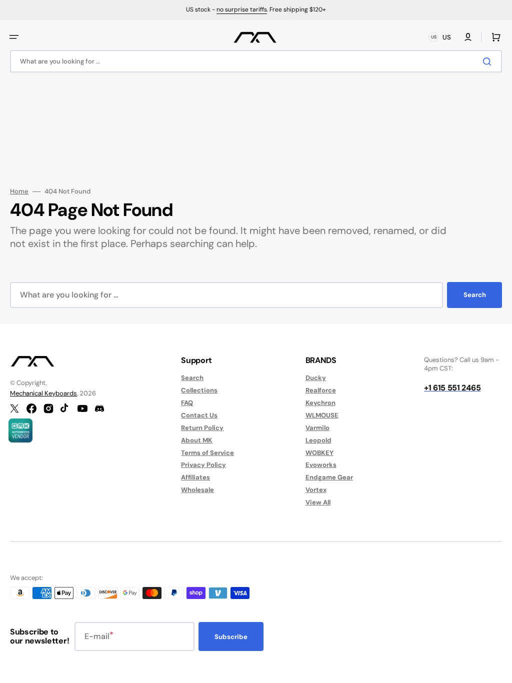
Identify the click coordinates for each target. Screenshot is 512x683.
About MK (196, 440)
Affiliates (195, 477)
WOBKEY (320, 452)
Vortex (316, 490)
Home (19, 192)
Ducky (316, 378)
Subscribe (231, 636)
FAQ (187, 402)
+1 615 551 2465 (452, 387)
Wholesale (197, 490)
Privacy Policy (203, 464)
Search (475, 294)
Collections (199, 390)
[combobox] (256, 61)
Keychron (321, 402)
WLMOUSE (322, 415)
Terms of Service (207, 452)
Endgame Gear (329, 477)
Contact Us (199, 415)
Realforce (321, 390)
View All (318, 502)
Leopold (319, 440)
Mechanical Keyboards (43, 393)
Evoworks (321, 464)
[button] (14, 37)
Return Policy (202, 428)
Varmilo (318, 428)
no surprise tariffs (241, 10)
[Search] (489, 61)
